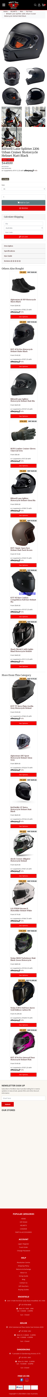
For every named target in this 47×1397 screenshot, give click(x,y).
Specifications (9, 251)
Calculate (24, 237)
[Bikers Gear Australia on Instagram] (27, 1379)
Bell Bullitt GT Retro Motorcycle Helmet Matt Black (20, 809)
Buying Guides (23, 1290)
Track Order (23, 1247)
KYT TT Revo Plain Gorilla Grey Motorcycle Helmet (21, 707)
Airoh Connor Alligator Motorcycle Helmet (20, 860)
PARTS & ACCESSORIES (23, 1232)
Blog (23, 1279)
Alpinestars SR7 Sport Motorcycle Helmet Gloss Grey (21, 758)
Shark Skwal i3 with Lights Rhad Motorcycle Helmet (21, 650)
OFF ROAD (23, 1222)
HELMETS (23, 1225)
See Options (23, 317)
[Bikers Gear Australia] (12, 5)
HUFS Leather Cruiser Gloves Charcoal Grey (22, 450)
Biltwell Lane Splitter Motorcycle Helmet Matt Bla (22, 400)
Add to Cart (24, 202)
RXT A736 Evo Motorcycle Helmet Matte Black (21, 350)
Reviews (7, 261)
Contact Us (23, 1283)
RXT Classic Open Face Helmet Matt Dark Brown (21, 549)
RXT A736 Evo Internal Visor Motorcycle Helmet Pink (22, 1059)
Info (35, 170)
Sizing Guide (23, 1276)
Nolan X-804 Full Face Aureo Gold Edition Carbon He (22, 1009)
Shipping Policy (23, 1266)
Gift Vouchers (23, 1286)
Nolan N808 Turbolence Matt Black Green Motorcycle (23, 959)
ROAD (23, 1219)
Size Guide (8, 256)
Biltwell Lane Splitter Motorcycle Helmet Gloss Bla (22, 499)
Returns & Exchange (23, 1269)
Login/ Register (23, 1244)
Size (3, 185)
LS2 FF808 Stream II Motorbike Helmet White (21, 910)
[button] (23, 208)
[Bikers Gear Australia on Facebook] (21, 1379)
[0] (43, 5)
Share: (5, 160)
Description (8, 246)
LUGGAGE (23, 1229)
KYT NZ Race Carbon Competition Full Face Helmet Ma (23, 600)
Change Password (23, 1251)
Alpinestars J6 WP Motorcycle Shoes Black (23, 301)
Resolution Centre (23, 1262)
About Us (23, 1273)
